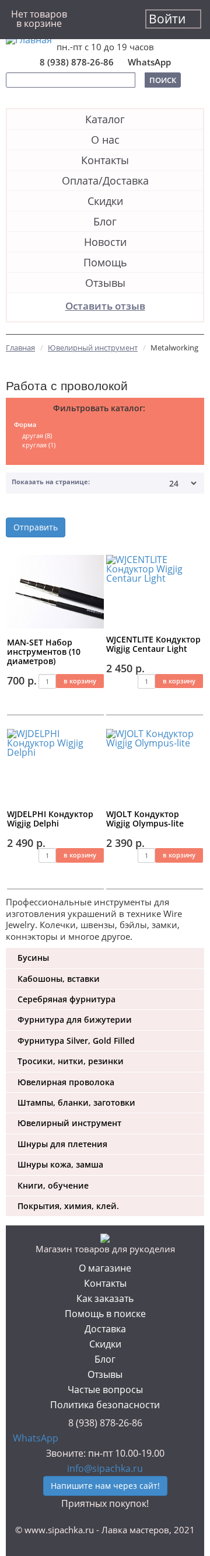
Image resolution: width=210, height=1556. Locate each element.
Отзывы (105, 283)
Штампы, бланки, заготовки (76, 1102)
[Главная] (105, 39)
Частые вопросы (105, 1389)
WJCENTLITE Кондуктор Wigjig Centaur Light (153, 644)
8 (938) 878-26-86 (77, 62)
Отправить (35, 527)
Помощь (105, 262)
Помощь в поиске (105, 1313)
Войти (167, 19)
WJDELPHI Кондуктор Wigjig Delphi (50, 818)
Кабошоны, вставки (59, 978)
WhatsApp (149, 62)
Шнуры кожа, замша (60, 1164)
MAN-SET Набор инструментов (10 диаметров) (43, 651)
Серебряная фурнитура (67, 999)
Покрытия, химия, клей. (68, 1205)
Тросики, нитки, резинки (71, 1061)
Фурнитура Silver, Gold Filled (76, 1040)
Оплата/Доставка (105, 180)
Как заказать (105, 1298)
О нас (105, 140)
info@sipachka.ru (105, 1468)
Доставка (105, 1328)
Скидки (105, 201)
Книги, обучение (53, 1185)
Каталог (105, 119)
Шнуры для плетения (62, 1143)
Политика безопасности (105, 1404)
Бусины (33, 957)
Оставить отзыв (105, 305)
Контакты (105, 160)
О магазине (105, 1268)
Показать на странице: (51, 481)
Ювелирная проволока (66, 1082)
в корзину (80, 680)
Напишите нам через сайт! (105, 1485)
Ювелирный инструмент (69, 1122)
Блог (105, 221)
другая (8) (37, 435)
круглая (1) (38, 445)
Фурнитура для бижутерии (75, 1019)
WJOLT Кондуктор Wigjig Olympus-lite (145, 818)
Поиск (162, 80)
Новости (105, 242)
